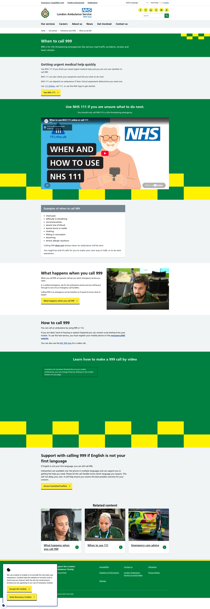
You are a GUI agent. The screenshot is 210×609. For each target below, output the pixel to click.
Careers (63, 23)
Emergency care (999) (68, 31)
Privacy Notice (154, 573)
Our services (48, 23)
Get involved (104, 23)
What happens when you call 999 (59, 301)
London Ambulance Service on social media (133, 574)
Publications (93, 3)
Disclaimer (152, 567)
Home (43, 31)
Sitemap (102, 581)
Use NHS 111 (49, 92)
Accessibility (104, 567)
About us (77, 23)
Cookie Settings (3, 605)
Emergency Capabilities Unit (52, 3)
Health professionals (75, 3)
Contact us (122, 23)
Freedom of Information (109, 573)
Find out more (60, 573)
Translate (166, 2)
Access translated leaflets (55, 486)
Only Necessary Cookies (21, 597)
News (90, 23)
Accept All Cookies (18, 589)
